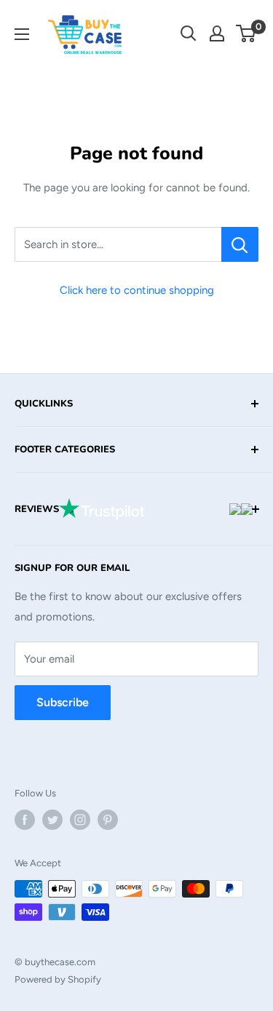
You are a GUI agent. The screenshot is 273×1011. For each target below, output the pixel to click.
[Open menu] (22, 34)
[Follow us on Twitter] (52, 820)
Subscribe (62, 702)
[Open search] (189, 33)
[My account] (217, 33)
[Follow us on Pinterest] (108, 820)
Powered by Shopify (58, 979)
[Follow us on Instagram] (80, 820)
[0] (246, 33)
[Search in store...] (239, 244)
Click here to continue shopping (137, 290)
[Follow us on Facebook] (25, 820)
